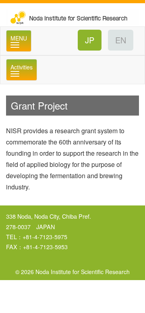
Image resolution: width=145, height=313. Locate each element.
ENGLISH (120, 40)
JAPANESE (90, 40)
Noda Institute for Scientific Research (72, 14)
